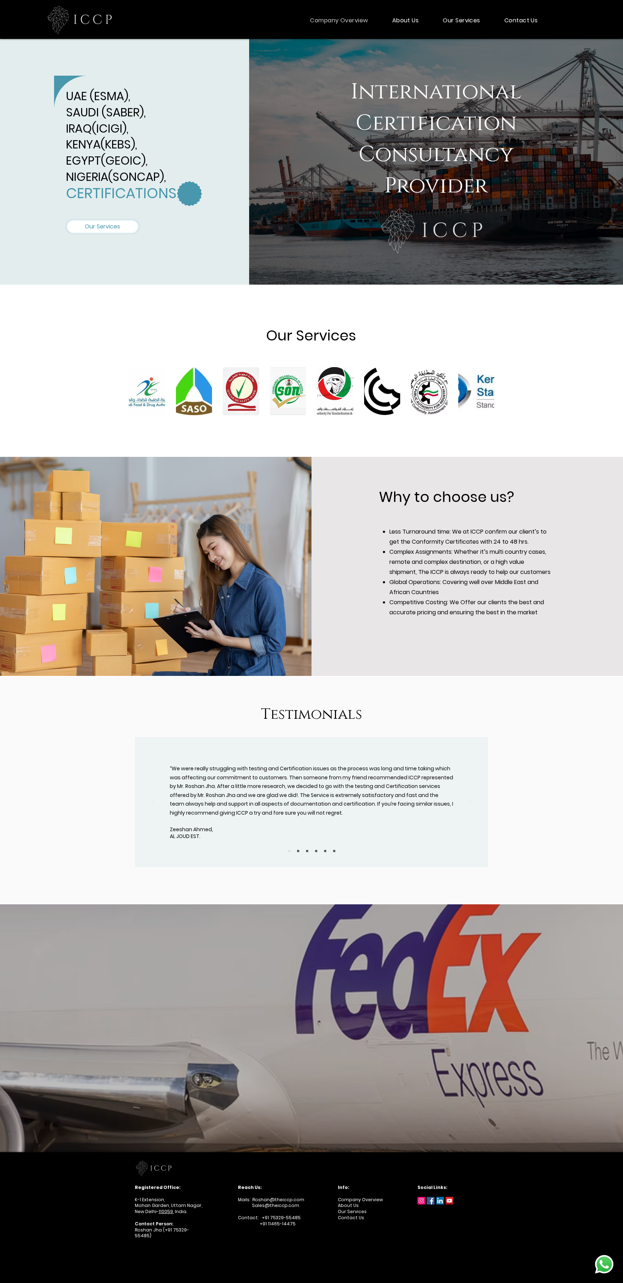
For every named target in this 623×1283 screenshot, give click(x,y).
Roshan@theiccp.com (278, 1200)
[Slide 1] (289, 851)
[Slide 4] (316, 851)
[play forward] (485, 391)
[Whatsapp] (604, 1264)
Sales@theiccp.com (268, 1205)
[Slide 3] (307, 851)
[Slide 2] (298, 851)
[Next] (470, 802)
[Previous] (152, 802)
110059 (166, 1211)
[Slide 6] (334, 851)
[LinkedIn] (440, 1200)
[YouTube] (449, 1200)
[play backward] (138, 391)
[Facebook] (430, 1200)
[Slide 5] (325, 851)
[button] (147, 391)
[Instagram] (421, 1200)
